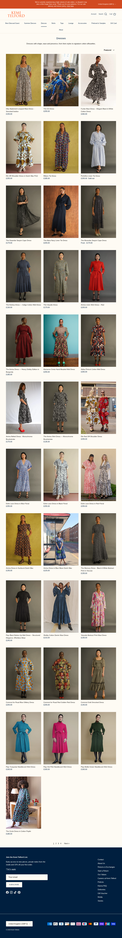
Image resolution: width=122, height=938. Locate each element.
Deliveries (101, 889)
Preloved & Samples (99, 23)
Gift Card (113, 23)
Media (100, 897)
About (61, 30)
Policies (101, 882)
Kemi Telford (15, 930)
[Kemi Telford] (16, 14)
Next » (66, 843)
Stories (100, 901)
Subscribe (14, 885)
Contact (101, 859)
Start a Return (103, 871)
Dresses (44, 23)
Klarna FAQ (102, 886)
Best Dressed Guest (12, 23)
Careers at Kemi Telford (107, 878)
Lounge (70, 23)
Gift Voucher (102, 893)
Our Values (102, 874)
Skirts (53, 23)
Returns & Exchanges (106, 867)
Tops (62, 23)
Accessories (82, 23)
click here (70, 6)
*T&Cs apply (11, 869)
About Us (101, 863)
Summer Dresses (30, 23)
